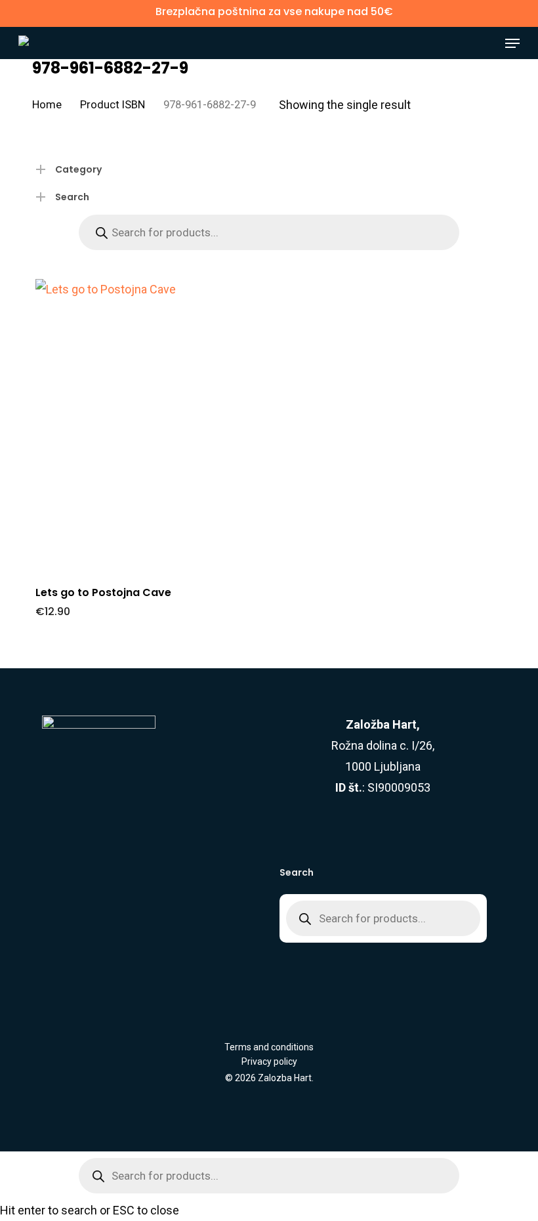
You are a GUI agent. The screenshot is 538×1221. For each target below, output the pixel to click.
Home (47, 104)
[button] (512, 43)
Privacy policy (269, 1061)
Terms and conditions (269, 1047)
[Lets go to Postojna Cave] (145, 425)
